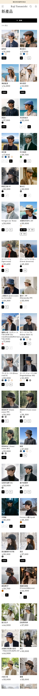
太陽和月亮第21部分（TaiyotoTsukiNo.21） (11, 650)
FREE (4, 57)
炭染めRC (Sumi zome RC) (8, 447)
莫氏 (21, 552)
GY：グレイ (30, 380)
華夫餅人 (23, 49)
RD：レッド (3, 266)
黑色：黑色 (21, 54)
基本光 (22, 186)
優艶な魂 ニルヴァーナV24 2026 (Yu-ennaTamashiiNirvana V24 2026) (11, 335)
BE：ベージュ (21, 303)
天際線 (4, 517)
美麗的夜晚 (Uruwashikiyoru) (27, 587)
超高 (21, 446)
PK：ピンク (3, 344)
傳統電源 (5, 83)
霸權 (21, 677)
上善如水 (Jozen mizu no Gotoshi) (10, 297)
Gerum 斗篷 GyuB (27, 517)
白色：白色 (3, 88)
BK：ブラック (21, 266)
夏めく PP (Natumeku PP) (26, 297)
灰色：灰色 (9, 157)
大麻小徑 (5, 677)
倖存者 (4, 152)
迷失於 (4, 49)
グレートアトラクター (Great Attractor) (28, 260)
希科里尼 (23, 83)
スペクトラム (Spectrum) (6, 260)
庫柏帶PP (5, 586)
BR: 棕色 (21, 522)
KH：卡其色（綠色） (21, 157)
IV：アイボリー (24, 380)
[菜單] (2, 6)
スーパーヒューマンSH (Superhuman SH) (28, 374)
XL (29, 57)
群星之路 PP (6, 186)
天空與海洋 (24, 118)
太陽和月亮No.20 (26, 221)
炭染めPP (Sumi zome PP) (8, 411)
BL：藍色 (21, 88)
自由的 (4, 92)
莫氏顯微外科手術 (8, 552)
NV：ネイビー (3, 303)
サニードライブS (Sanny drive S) (26, 333)
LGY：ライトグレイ (30, 339)
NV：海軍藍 (3, 54)
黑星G (4, 118)
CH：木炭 (21, 191)
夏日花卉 (5, 622)
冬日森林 (23, 152)
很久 (21, 649)
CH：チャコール (21, 339)
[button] (30, 6)
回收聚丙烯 (24, 622)
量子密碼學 (24, 483)
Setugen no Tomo (9, 221)
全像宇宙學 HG (7, 483)
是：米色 (6, 54)
